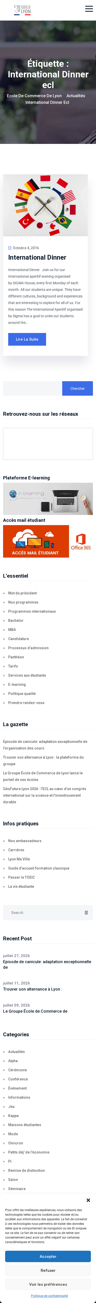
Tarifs (13, 666)
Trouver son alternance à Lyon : (32, 989)
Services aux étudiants (27, 675)
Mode (13, 1134)
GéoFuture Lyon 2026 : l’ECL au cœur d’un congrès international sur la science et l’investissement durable (44, 795)
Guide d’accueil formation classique (38, 868)
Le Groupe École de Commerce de (35, 1011)
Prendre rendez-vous (26, 703)
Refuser (48, 1270)
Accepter (48, 1256)
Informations (19, 1097)
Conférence (18, 1079)
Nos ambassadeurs (24, 841)
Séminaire (17, 1189)
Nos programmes (23, 602)
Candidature (18, 639)
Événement (17, 1088)
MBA (12, 630)
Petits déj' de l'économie (28, 1152)
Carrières (16, 850)
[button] (88, 1200)
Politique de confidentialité (49, 1296)
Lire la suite (27, 339)
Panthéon (16, 657)
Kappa (13, 1116)
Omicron (15, 1143)
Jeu (11, 1107)
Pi (10, 1161)
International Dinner (37, 257)
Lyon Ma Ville (19, 859)
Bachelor (16, 621)
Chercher (77, 389)
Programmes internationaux (32, 611)
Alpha (13, 1061)
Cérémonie (17, 1070)
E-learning (17, 684)
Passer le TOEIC (21, 877)
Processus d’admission (28, 648)
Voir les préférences (48, 1284)
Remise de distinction (26, 1170)
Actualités (16, 1052)
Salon (13, 1180)
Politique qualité (22, 694)
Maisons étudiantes (24, 1125)
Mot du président (22, 593)
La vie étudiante (21, 886)
